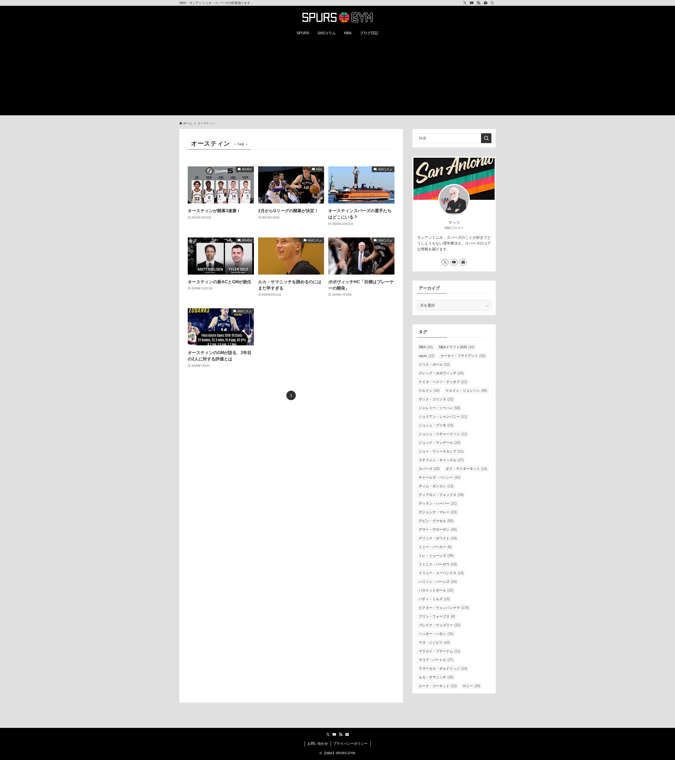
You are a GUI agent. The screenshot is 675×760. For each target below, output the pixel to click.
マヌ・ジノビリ (434, 642)
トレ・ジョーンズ (436, 556)
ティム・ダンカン (436, 486)
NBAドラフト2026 (456, 347)
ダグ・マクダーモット (466, 469)
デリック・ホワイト (438, 538)
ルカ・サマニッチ (436, 677)
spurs (426, 356)
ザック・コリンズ (436, 399)
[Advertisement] (337, 78)
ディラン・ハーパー (438, 503)
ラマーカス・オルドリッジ (443, 668)
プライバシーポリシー (350, 744)
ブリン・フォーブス (437, 616)
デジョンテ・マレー (438, 512)
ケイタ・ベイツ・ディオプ (443, 382)
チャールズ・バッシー (439, 477)
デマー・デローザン (438, 529)
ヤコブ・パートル (436, 660)
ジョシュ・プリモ (436, 425)
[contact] (485, 3)
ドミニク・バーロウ (438, 564)
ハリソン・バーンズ (438, 582)
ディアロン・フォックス (441, 495)
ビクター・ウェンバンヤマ (444, 608)
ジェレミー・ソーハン (439, 408)
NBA (426, 347)
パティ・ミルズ (434, 599)
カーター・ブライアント (462, 356)
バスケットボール (436, 590)
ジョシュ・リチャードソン (443, 434)
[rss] (478, 3)
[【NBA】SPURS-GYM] (337, 17)
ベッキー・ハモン (436, 634)
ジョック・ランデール (439, 443)
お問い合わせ (317, 744)
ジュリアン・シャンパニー (443, 417)
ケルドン (429, 391)
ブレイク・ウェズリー (439, 625)
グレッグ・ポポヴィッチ (441, 373)
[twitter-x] (464, 3)
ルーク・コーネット (438, 686)
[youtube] (471, 3)
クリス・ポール (434, 364)
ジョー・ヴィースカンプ (441, 451)
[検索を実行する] (486, 138)
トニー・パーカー (435, 547)
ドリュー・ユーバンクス (441, 573)
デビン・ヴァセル (436, 521)
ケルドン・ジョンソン (466, 391)
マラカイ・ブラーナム (439, 651)
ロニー (471, 686)
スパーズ (429, 469)
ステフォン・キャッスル (441, 460)
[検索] (492, 3)
